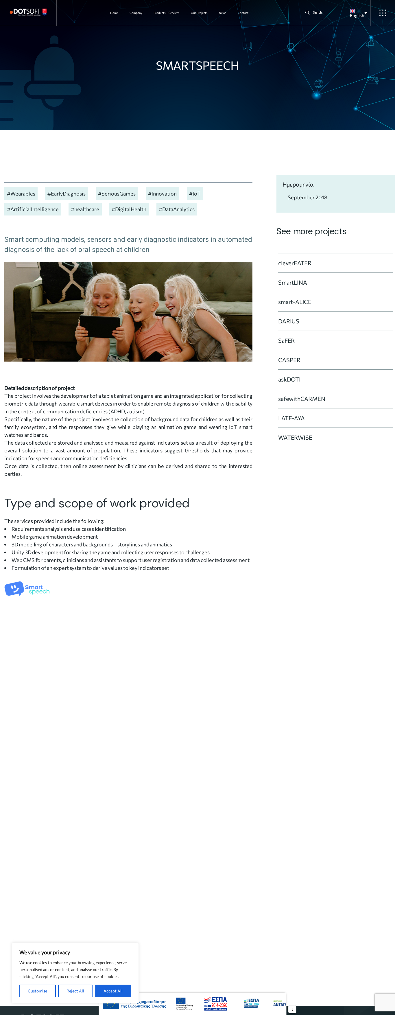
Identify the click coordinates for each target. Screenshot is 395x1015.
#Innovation (162, 193)
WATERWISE (295, 437)
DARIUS (288, 321)
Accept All (113, 990)
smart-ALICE (294, 301)
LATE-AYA (291, 418)
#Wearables (21, 193)
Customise (37, 990)
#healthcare (85, 209)
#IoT (195, 193)
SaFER (286, 340)
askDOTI (289, 379)
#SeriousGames (117, 193)
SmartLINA (292, 282)
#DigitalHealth (129, 209)
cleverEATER (294, 262)
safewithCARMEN (301, 398)
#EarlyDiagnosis (66, 193)
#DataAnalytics (177, 209)
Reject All (75, 990)
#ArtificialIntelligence (33, 209)
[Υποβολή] (307, 13)
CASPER (289, 359)
